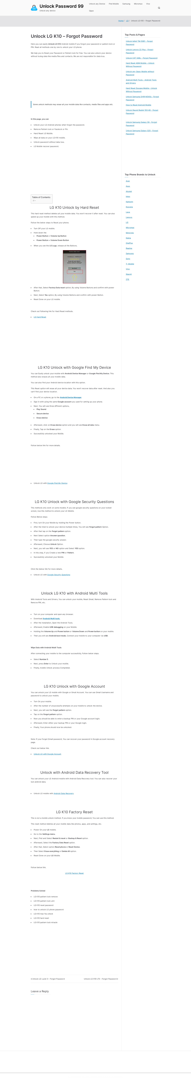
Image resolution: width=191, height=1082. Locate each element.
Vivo (148, 4)
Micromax (138, 4)
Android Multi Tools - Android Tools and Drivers (141, 81)
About (100, 1059)
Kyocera (129, 207)
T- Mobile (130, 264)
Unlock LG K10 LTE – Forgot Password (100, 979)
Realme (129, 248)
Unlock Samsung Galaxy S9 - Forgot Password (141, 124)
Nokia (128, 238)
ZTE (127, 279)
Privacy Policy (103, 1064)
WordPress (119, 1077)
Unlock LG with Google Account (47, 754)
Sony (128, 259)
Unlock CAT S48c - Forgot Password (141, 58)
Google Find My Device (57, 483)
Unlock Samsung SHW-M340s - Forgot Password (142, 98)
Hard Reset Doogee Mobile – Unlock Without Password (141, 90)
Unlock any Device (97, 4)
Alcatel (129, 191)
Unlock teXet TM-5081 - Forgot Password (139, 42)
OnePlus (129, 243)
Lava (128, 212)
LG (127, 222)
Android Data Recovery (64, 793)
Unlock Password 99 (62, 6)
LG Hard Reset (40, 317)
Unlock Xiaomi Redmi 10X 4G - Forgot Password (142, 111)
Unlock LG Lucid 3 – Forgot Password (48, 979)
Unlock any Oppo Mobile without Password (140, 73)
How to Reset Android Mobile (138, 105)
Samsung (126, 4)
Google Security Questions (58, 575)
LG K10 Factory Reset (74, 873)
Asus (128, 186)
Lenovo (129, 217)
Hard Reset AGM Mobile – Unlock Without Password (140, 64)
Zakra (109, 1077)
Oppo (91, 11)
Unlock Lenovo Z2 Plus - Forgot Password (139, 51)
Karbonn (129, 202)
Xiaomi (129, 274)
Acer (128, 181)
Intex (128, 196)
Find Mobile (114, 4)
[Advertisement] (74, 81)
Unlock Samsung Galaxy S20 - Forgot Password (142, 132)
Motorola (130, 233)
